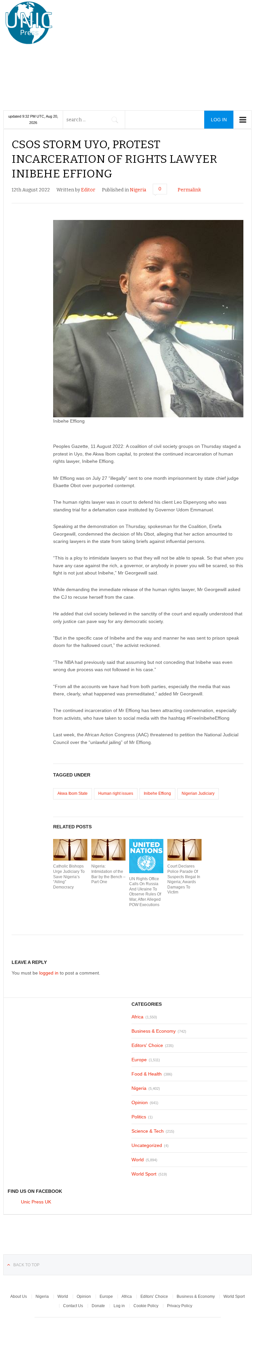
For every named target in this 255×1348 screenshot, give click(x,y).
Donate (98, 1305)
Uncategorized (146, 1145)
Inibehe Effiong (157, 793)
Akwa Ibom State (72, 793)
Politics (138, 1116)
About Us (18, 1296)
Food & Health (146, 1074)
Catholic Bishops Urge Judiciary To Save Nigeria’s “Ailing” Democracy (69, 876)
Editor (88, 190)
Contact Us (73, 1305)
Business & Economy (153, 1031)
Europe (139, 1059)
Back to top (26, 1265)
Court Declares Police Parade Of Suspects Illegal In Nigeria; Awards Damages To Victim (183, 879)
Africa (137, 1016)
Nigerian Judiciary (198, 793)
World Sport (143, 1174)
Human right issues (115, 793)
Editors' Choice (147, 1045)
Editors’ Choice (154, 1296)
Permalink (189, 190)
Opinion (139, 1102)
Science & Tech (147, 1131)
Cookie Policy (145, 1305)
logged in (48, 973)
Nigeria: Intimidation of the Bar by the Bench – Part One (108, 874)
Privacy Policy (179, 1305)
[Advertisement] (160, 51)
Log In (219, 119)
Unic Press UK (36, 1201)
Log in (119, 1305)
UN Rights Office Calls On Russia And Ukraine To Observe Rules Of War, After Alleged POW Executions (145, 892)
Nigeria (138, 190)
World (137, 1159)
